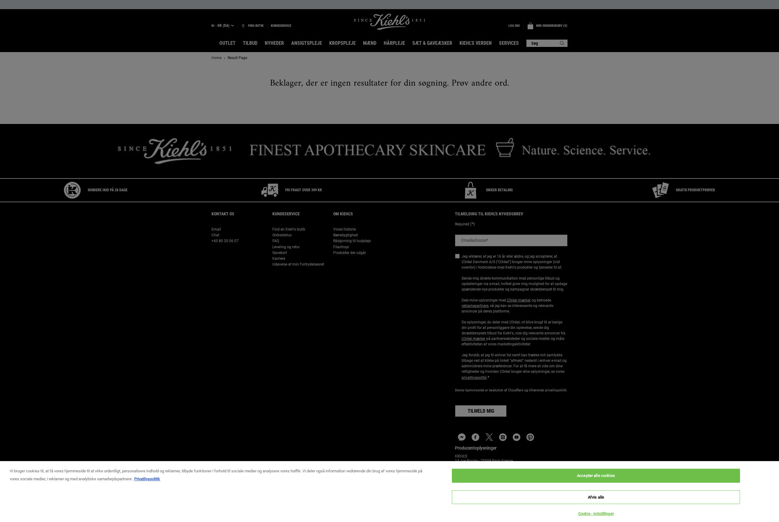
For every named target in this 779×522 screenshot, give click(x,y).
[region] (389, 491)
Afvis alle (596, 497)
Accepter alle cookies (596, 475)
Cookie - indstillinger (596, 513)
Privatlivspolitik (147, 479)
